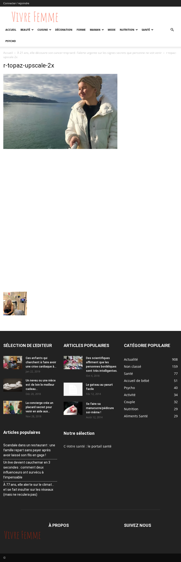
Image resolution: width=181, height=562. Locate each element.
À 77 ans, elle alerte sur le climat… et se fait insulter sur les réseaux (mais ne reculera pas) (28, 489)
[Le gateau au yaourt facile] (73, 389)
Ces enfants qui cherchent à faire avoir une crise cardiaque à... (41, 362)
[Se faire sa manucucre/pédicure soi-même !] (73, 408)
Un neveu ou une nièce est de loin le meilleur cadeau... (41, 385)
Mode (111, 29)
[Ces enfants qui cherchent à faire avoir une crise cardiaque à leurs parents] (12, 362)
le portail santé (99, 446)
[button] (172, 30)
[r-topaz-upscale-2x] (60, 148)
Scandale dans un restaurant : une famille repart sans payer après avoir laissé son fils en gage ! (29, 450)
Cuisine (42, 29)
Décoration (63, 29)
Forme (81, 29)
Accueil (10, 29)
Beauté (25, 29)
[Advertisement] (60, 185)
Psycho (10, 41)
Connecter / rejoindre (16, 3)
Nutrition (127, 29)
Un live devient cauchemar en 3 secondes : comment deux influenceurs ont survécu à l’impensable (26, 470)
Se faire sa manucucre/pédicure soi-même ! (100, 408)
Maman (95, 29)
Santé (146, 29)
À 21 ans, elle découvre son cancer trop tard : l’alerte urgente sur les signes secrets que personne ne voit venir (89, 53)
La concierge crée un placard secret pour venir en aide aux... (39, 407)
